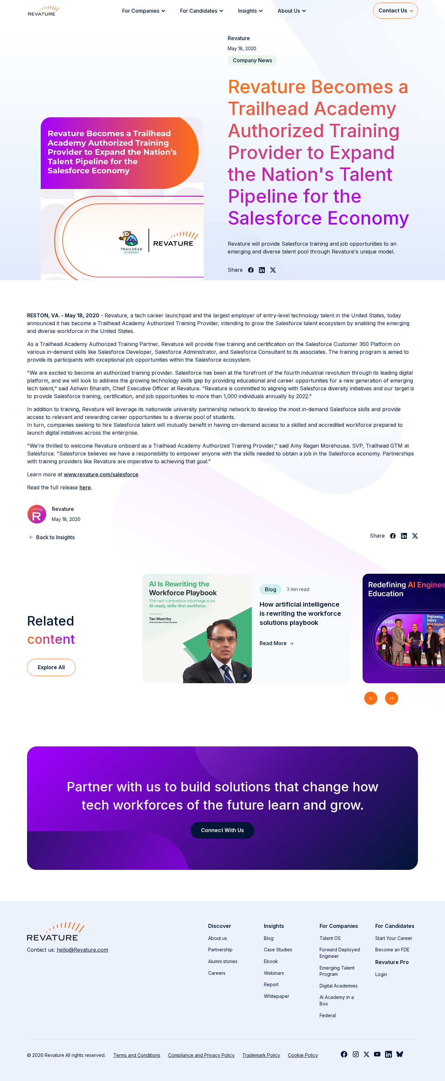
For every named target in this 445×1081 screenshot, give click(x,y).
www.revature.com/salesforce (101, 474)
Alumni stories (222, 961)
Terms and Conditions (136, 1055)
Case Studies (278, 949)
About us (217, 938)
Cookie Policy (303, 1055)
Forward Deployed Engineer (340, 953)
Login (381, 974)
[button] (146, 11)
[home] (43, 11)
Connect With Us (222, 830)
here (85, 487)
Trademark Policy (261, 1055)
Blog (269, 938)
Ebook (271, 961)
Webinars (274, 973)
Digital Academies (339, 985)
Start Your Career (393, 938)
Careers (216, 973)
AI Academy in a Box (337, 1000)
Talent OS (330, 938)
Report (271, 984)
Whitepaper (276, 996)
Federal (328, 1015)
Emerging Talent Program (337, 971)
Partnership (220, 949)
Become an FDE (392, 949)
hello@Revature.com (82, 949)
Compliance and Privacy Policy (201, 1055)
